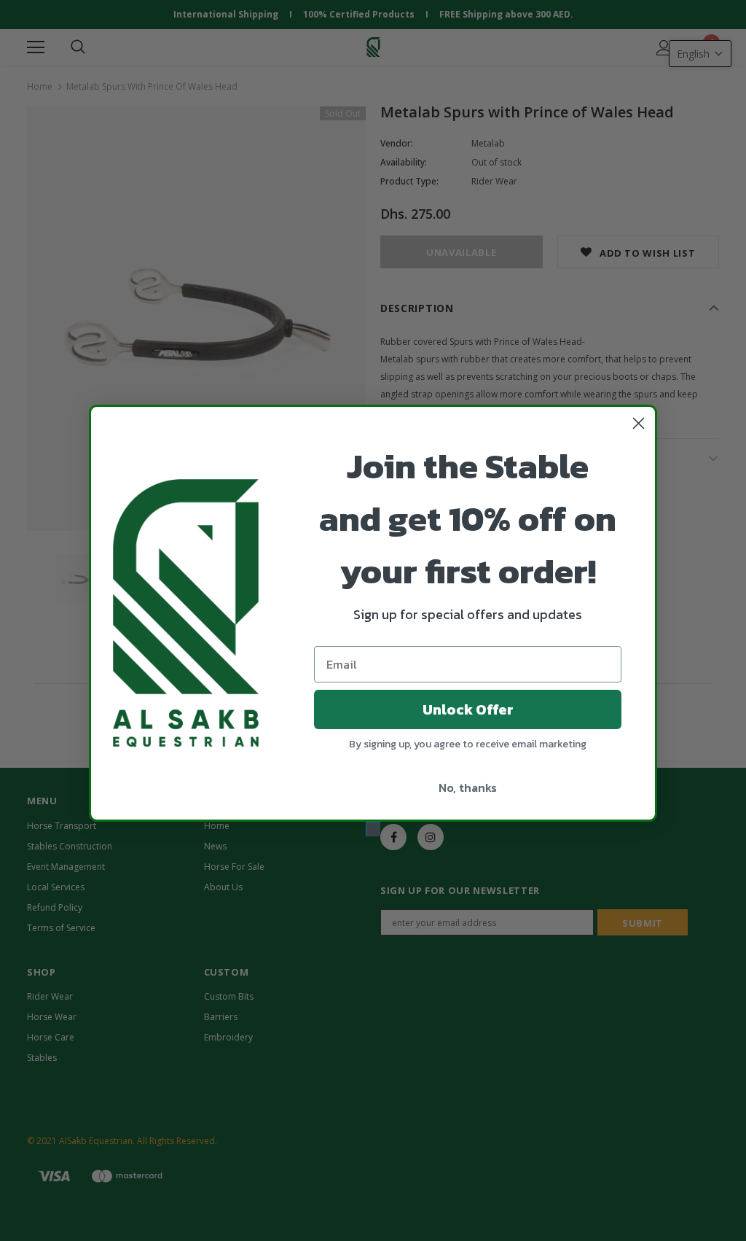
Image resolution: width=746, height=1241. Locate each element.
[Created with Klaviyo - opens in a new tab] (373, 829)
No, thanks (468, 787)
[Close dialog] (638, 423)
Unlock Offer (468, 709)
